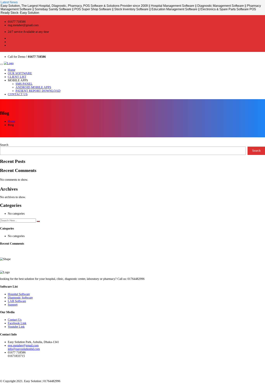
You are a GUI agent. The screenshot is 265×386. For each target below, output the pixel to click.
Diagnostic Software (20, 297)
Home (11, 69)
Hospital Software (19, 294)
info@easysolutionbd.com (24, 349)
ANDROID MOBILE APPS (33, 87)
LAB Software (17, 301)
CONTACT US (18, 94)
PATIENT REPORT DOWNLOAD (38, 90)
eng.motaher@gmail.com (23, 345)
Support (12, 304)
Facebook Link (17, 323)
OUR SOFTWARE (20, 73)
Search (4, 144)
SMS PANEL (24, 83)
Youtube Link (16, 326)
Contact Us (15, 319)
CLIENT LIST (17, 76)
